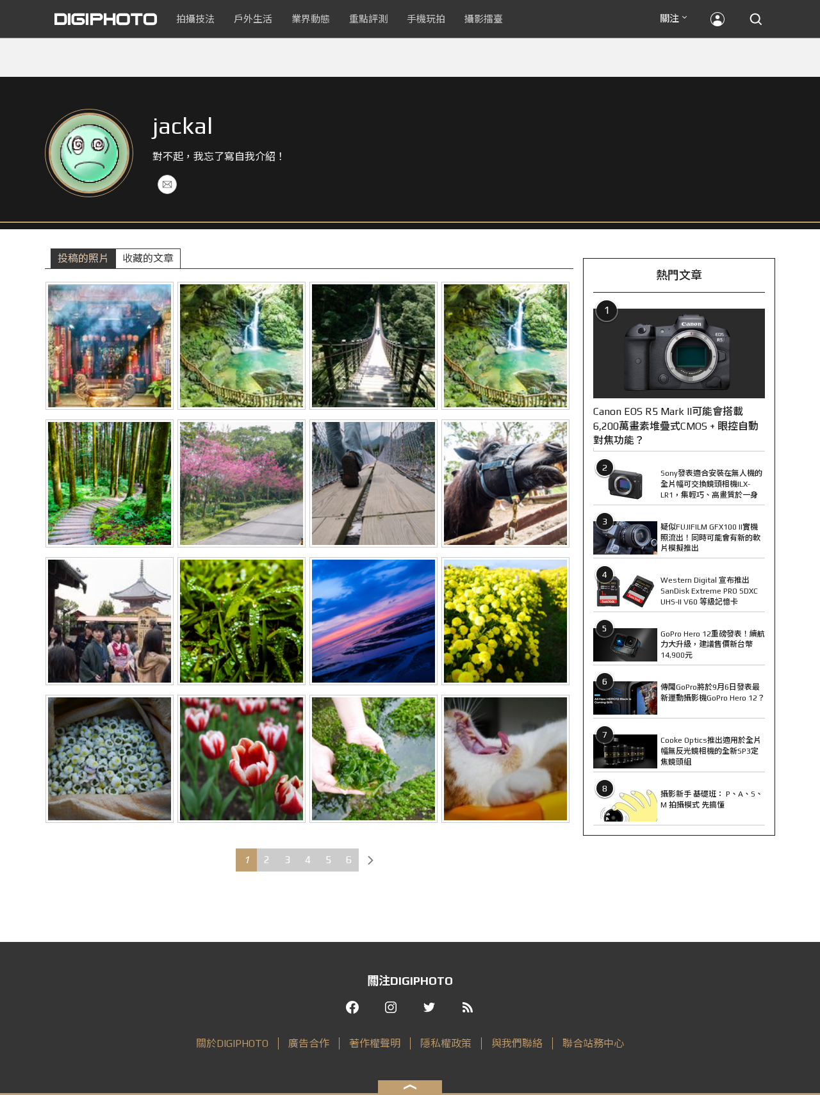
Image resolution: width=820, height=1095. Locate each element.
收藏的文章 (148, 258)
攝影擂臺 (483, 18)
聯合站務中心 (593, 1043)
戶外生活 (253, 18)
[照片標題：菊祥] (505, 621)
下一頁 (370, 860)
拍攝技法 (195, 18)
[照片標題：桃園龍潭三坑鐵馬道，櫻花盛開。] (241, 483)
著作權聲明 (374, 1043)
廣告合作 (308, 1043)
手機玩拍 (426, 18)
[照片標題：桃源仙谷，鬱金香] (241, 759)
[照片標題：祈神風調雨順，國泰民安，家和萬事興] (109, 346)
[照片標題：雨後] (241, 621)
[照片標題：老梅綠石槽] (373, 759)
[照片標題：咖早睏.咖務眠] (505, 759)
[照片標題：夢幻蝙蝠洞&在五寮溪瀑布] (241, 346)
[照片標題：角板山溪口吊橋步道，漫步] (373, 483)
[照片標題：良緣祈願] (109, 621)
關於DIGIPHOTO (232, 1043)
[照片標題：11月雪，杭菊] (109, 759)
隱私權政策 (446, 1043)
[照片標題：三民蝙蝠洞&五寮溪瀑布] (505, 346)
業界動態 (310, 18)
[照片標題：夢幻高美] (373, 621)
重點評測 (368, 18)
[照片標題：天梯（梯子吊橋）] (373, 346)
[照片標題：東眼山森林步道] (109, 483)
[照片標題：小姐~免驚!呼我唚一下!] (505, 483)
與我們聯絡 (517, 1043)
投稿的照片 (83, 258)
